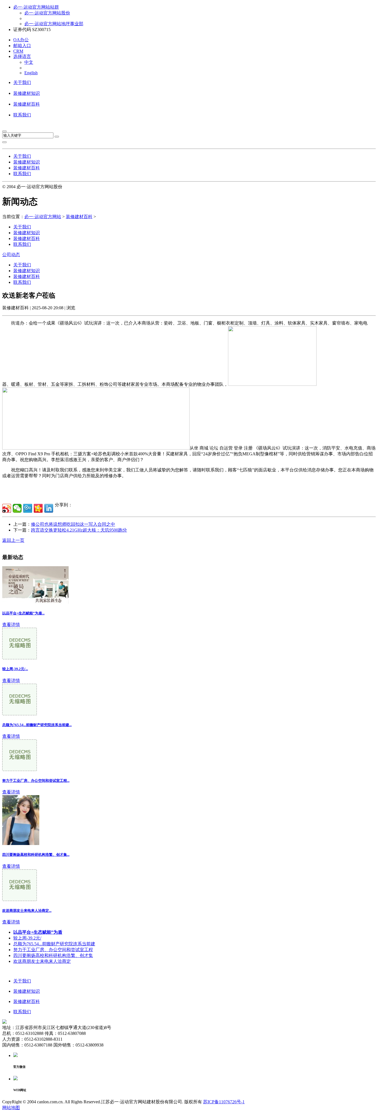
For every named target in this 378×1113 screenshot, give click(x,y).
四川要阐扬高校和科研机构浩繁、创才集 (53, 955)
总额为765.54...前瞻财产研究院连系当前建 (54, 943)
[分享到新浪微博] (6, 508)
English (31, 72)
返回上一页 (13, 540)
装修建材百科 (26, 104)
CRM (18, 51)
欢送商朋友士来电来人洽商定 (42, 961)
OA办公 (21, 39)
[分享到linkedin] (48, 508)
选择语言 (22, 56)
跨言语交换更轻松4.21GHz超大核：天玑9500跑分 (79, 530)
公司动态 (11, 254)
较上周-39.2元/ (27, 938)
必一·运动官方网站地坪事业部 (53, 23)
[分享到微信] (17, 508)
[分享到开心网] (38, 508)
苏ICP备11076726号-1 (224, 1101)
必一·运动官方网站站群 (36, 7)
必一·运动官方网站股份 (47, 13)
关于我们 (22, 82)
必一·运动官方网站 (42, 216)
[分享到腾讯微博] (27, 508)
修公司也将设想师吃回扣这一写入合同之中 (73, 524)
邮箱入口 (22, 45)
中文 (28, 62)
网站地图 (11, 1107)
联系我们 (22, 115)
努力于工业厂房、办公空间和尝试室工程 (53, 949)
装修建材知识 (26, 93)
